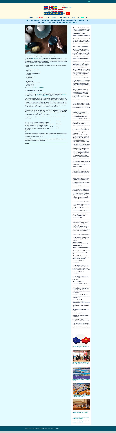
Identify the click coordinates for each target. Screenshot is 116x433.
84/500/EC (64, 94)
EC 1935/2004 (39, 94)
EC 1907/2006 (35, 58)
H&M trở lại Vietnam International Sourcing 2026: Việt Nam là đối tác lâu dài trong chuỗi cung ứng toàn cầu (80, 363)
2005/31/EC (45, 95)
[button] (87, 17)
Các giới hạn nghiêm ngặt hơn (57, 134)
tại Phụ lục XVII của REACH (38, 87)
